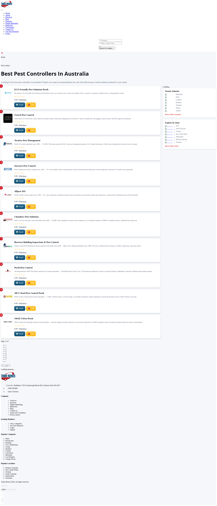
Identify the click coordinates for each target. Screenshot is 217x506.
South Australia (10, 474)
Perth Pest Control (23, 267)
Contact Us (9, 29)
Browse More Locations (173, 114)
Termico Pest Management (27, 140)
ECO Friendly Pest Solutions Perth (31, 89)
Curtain (8, 451)
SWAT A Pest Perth (23, 318)
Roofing (8, 443)
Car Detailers (10, 457)
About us (13, 400)
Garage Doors (10, 459)
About (7, 15)
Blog (7, 19)
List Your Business (12, 31)
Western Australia (11, 468)
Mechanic (8, 455)
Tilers (7, 439)
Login (8, 33)
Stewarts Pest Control (25, 166)
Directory (8, 17)
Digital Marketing (11, 23)
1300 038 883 (13, 388)
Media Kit (9, 25)
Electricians (9, 441)
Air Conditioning (11, 445)
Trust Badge (9, 27)
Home (7, 13)
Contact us (14, 411)
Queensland (9, 476)
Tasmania (8, 478)
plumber (8, 449)
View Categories (16, 424)
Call (32, 105)
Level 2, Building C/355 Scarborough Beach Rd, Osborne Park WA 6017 (34, 385)
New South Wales (11, 470)
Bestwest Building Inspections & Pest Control (36, 242)
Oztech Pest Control (24, 115)
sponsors (13, 403)
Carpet (7, 447)
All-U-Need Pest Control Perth (29, 293)
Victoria (8, 472)
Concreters (9, 453)
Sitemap (4, 486)
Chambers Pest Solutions (26, 216)
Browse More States (171, 146)
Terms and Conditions (18, 413)
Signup (12, 430)
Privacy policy (15, 415)
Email (21, 105)
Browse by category (106, 48)
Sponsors (8, 21)
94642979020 (11, 490)
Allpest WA (19, 191)
